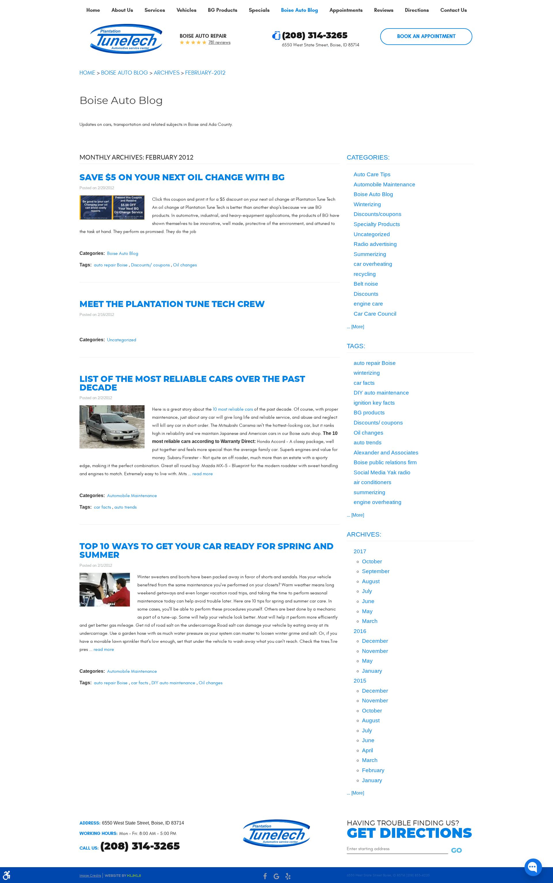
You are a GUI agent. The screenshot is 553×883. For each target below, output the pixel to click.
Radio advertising (375, 244)
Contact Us (453, 10)
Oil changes (185, 265)
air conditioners (372, 482)
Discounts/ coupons (150, 265)
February (373, 770)
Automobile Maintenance (132, 495)
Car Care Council (375, 314)
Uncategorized (121, 339)
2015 (360, 681)
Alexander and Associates (386, 453)
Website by (122, 875)
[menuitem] (93, 10)
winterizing (367, 373)
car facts (102, 507)
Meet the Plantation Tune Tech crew (172, 304)
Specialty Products (377, 224)
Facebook (265, 876)
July (367, 591)
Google (276, 876)
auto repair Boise (111, 265)
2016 (360, 631)
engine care (368, 304)
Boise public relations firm (385, 462)
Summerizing (370, 254)
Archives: (364, 534)
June (368, 601)
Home (93, 10)
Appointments (346, 10)
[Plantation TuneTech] (126, 39)
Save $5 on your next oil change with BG (182, 178)
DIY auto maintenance (173, 682)
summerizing (369, 492)
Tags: (356, 346)
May (367, 611)
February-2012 (205, 72)
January (372, 671)
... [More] (355, 326)
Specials (259, 10)
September (375, 571)
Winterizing (367, 204)
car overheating (373, 264)
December (375, 641)
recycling (365, 274)
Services (155, 10)
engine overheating (378, 502)
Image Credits (90, 875)
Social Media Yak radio (382, 472)
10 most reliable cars (233, 409)
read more (202, 473)
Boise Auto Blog (299, 10)
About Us (122, 10)
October (372, 561)
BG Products (222, 10)
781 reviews (219, 42)
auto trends (125, 507)
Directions (417, 10)
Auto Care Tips (372, 174)
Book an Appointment (426, 36)
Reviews (383, 10)
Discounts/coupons (378, 214)
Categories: (368, 157)
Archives (166, 72)
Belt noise (366, 284)
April (367, 750)
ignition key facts (374, 403)
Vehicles (186, 10)
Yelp (288, 876)
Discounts (366, 294)
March (370, 621)
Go (456, 850)
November (375, 651)
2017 (360, 551)
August (371, 581)
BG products (369, 413)
